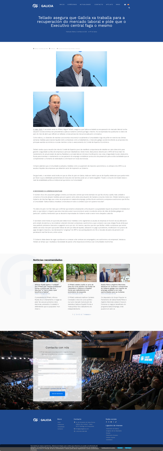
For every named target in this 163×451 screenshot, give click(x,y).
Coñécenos (72, 4)
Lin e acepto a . (53, 388)
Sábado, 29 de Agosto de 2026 (42, 293)
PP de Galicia (93, 31)
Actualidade (85, 4)
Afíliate (109, 4)
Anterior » (87, 314)
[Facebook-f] (106, 422)
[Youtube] (111, 422)
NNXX (118, 4)
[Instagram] (108, 422)
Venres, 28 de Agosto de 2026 (75, 293)
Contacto (99, 4)
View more (40, 450)
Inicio (62, 4)
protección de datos (58, 388)
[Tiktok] (116, 422)
